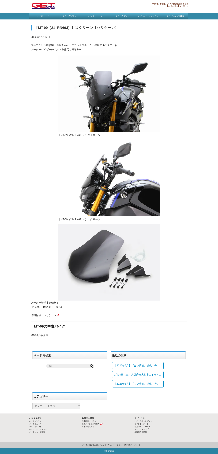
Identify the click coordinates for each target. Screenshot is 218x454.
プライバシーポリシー (115, 445)
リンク (136, 445)
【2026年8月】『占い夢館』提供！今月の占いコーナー (138, 383)
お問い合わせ (99, 445)
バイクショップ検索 (175, 16)
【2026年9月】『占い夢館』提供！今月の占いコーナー (138, 365)
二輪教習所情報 (141, 432)
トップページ (42, 16)
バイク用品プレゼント (143, 421)
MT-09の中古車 (39, 335)
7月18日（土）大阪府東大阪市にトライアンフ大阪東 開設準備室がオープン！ (138, 374)
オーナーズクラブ (142, 429)
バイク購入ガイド (89, 427)
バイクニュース (95, 16)
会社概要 (89, 445)
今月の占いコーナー (142, 427)
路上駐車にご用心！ (90, 421)
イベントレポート (142, 424)
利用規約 (128, 445)
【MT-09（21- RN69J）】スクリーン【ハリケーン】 (76, 28)
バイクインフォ (69, 16)
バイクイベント (122, 16)
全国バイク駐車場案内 (90, 424)
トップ (80, 445)
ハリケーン (50, 315)
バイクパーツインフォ (148, 16)
